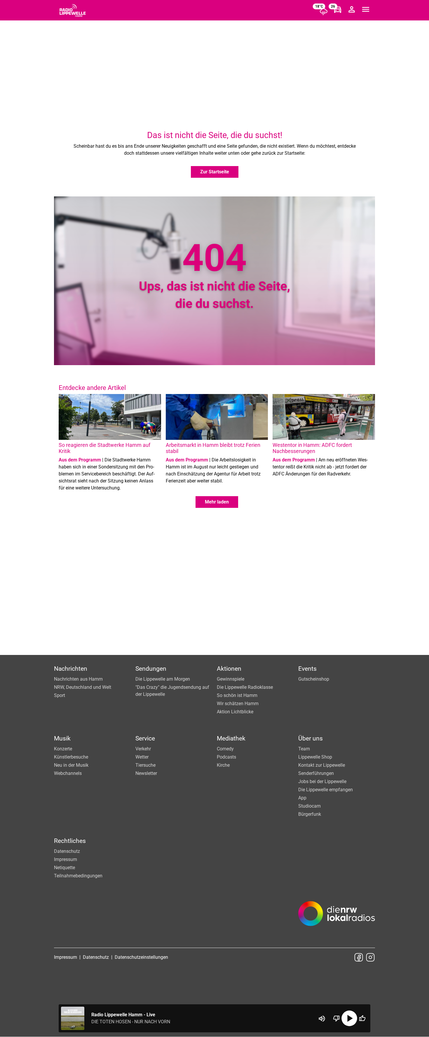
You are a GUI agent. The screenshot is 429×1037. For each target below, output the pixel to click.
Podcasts (226, 757)
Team (304, 749)
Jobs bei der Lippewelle (322, 781)
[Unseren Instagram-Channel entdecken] (370, 957)
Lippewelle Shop (315, 757)
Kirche (223, 765)
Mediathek (231, 738)
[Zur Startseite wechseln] (73, 10)
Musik (62, 738)
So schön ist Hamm (237, 695)
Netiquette (64, 867)
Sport (59, 695)
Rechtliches (70, 840)
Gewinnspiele (230, 679)
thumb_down (336, 1018)
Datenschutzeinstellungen (141, 957)
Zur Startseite (214, 172)
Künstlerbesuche (71, 757)
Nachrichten (70, 668)
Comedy (225, 749)
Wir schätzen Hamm (238, 703)
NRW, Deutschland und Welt (82, 687)
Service (145, 738)
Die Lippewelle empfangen (325, 789)
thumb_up (362, 1018)
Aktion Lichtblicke (235, 711)
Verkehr (143, 749)
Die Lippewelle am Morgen (162, 679)
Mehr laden (217, 502)
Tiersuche (145, 765)
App (302, 798)
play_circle (349, 1018)
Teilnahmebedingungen (78, 876)
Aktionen (229, 668)
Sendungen (150, 668)
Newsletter (146, 773)
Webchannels (68, 773)
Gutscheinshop (313, 679)
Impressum (65, 859)
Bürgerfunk (309, 814)
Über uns (310, 738)
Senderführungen (316, 773)
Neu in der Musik (71, 765)
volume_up (322, 1019)
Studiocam (309, 806)
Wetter (142, 757)
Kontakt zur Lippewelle (321, 765)
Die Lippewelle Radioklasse (245, 687)
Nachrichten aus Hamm (78, 679)
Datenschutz (67, 851)
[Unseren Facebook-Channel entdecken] (358, 957)
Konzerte (63, 749)
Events (307, 668)
